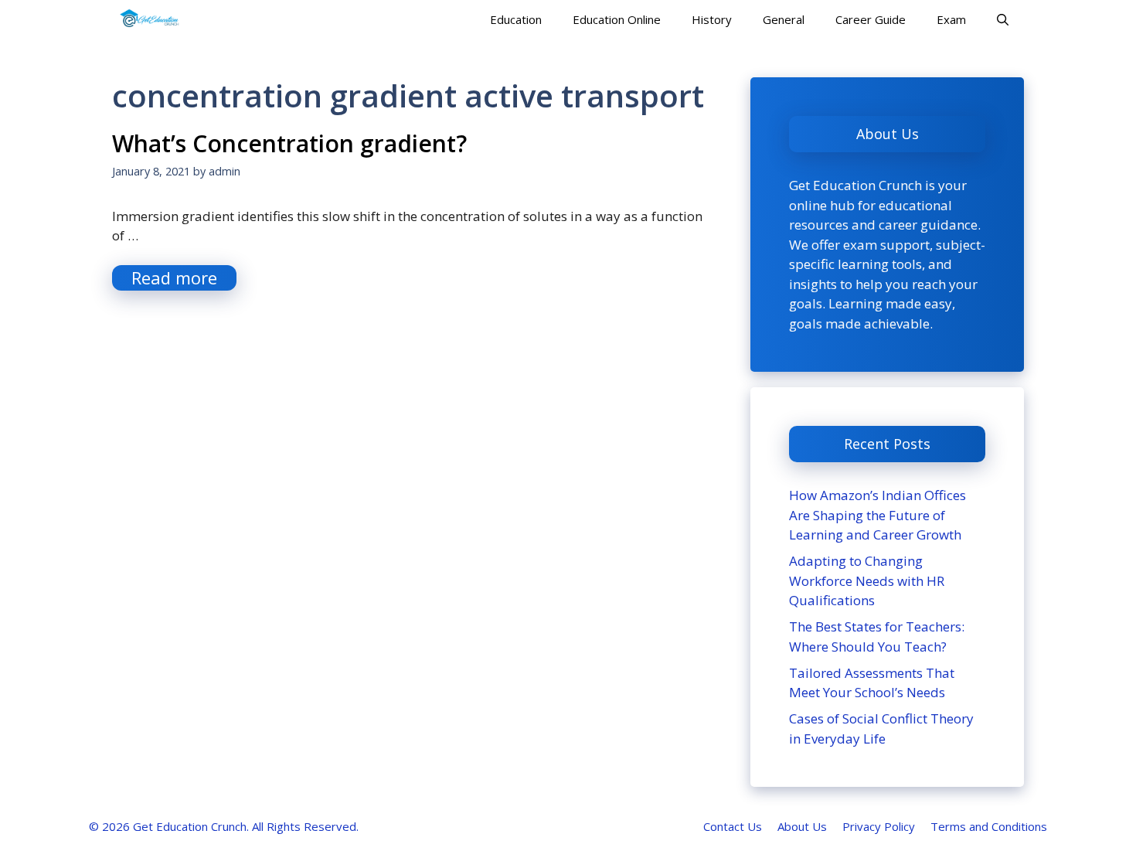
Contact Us (732, 826)
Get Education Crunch (190, 826)
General (783, 19)
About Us (802, 826)
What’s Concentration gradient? (289, 143)
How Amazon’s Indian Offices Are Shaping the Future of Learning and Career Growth (877, 514)
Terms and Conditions (988, 826)
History (712, 19)
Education (516, 19)
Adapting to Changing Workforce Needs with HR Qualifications (866, 580)
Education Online (617, 19)
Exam (951, 19)
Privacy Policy (878, 826)
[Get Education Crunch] (149, 19)
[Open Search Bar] (1002, 19)
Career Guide (870, 19)
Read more (174, 277)
